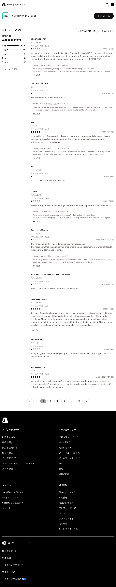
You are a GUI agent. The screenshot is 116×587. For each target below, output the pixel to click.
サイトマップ (8, 571)
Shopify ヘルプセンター (13, 492)
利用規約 (6, 558)
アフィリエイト (66, 518)
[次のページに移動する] (86, 401)
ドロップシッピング (68, 437)
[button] (94, 30)
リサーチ (6, 508)
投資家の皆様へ (66, 503)
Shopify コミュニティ (12, 503)
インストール (103, 16)
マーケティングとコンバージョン (18, 463)
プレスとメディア (67, 508)
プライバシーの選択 (11, 578)
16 (79, 401)
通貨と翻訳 (64, 474)
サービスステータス (68, 529)
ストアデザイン (9, 458)
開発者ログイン (9, 551)
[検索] (107, 4)
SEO (61, 463)
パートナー (64, 513)
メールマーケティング (69, 458)
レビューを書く (11, 69)
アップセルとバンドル (69, 453)
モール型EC (64, 442)
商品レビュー (65, 447)
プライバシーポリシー (12, 565)
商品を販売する (9, 447)
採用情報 (63, 497)
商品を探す (7, 442)
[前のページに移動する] (29, 401)
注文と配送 (7, 453)
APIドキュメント (10, 497)
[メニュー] (112, 4)
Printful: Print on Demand (23, 16)
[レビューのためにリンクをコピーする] (48, 39)
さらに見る (36, 75)
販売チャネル (8, 437)
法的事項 (63, 524)
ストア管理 (7, 468)
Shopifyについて (67, 492)
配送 (61, 468)
